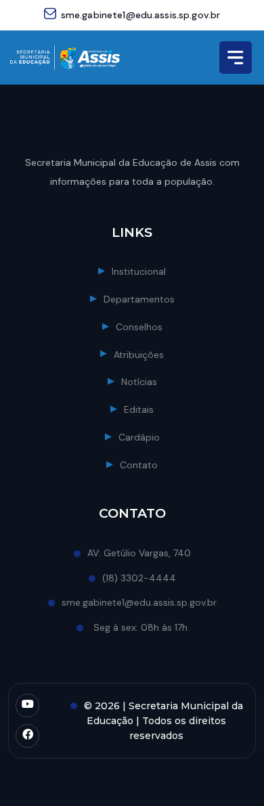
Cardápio (139, 437)
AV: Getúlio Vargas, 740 (139, 553)
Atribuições (139, 355)
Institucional (139, 271)
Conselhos (139, 327)
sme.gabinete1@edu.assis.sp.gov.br (141, 15)
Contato (139, 465)
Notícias (139, 382)
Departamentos (139, 299)
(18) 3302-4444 (139, 578)
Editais (139, 409)
